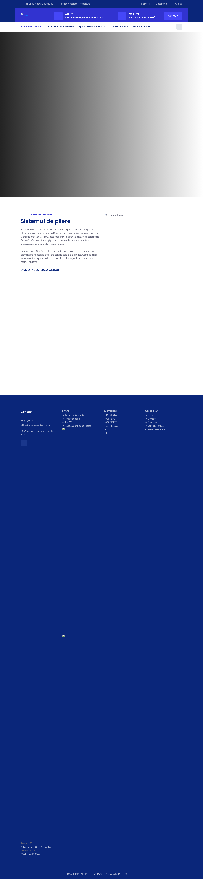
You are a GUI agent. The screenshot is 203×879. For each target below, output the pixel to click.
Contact (173, 16)
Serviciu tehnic (120, 26)
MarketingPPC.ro (30, 854)
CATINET (111, 422)
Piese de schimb (156, 429)
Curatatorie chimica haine (60, 26)
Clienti (178, 3)
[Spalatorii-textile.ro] (24, 14)
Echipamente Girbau (31, 26)
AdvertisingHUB (30, 846)
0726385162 (46, 3)
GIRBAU (110, 418)
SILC (108, 429)
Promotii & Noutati (142, 26)
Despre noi (161, 3)
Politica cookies (73, 418)
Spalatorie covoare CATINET (93, 26)
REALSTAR (112, 415)
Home (144, 3)
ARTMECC (112, 425)
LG (107, 432)
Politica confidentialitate (78, 425)
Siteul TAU (46, 846)
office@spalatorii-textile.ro (75, 3)
